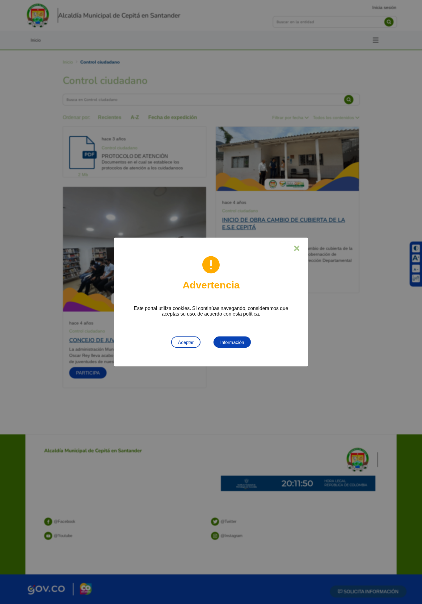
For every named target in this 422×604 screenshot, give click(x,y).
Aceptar (186, 342)
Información (232, 342)
